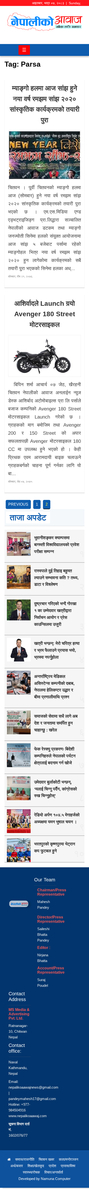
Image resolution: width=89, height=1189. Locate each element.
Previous (18, 504)
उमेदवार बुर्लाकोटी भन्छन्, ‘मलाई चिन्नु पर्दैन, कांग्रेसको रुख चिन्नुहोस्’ (55, 789)
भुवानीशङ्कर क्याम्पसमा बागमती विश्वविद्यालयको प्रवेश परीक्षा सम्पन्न (56, 544)
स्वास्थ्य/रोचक (31, 1172)
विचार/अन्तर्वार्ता (53, 1172)
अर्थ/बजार (16, 1166)
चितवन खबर (46, 1159)
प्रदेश (52, 1166)
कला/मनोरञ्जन (68, 1159)
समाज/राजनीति (24, 1159)
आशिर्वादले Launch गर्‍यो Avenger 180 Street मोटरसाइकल (44, 314)
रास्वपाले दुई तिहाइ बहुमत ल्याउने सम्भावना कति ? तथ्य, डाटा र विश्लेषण (56, 577)
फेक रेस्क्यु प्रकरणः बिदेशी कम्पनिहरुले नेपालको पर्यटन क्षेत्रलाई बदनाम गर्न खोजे (54, 756)
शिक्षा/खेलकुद (36, 1166)
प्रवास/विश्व (68, 1166)
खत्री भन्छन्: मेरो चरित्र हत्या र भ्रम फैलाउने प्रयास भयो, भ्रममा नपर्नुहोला (57, 650)
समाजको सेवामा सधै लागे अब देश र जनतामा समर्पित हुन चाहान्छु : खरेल (56, 723)
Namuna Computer (55, 1179)
